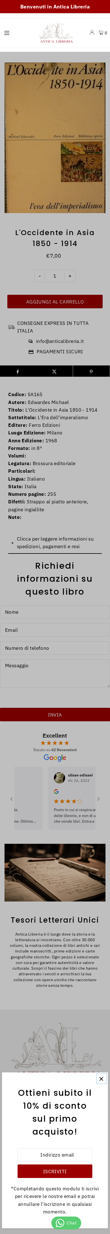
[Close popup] (101, 1079)
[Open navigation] (17, 32)
